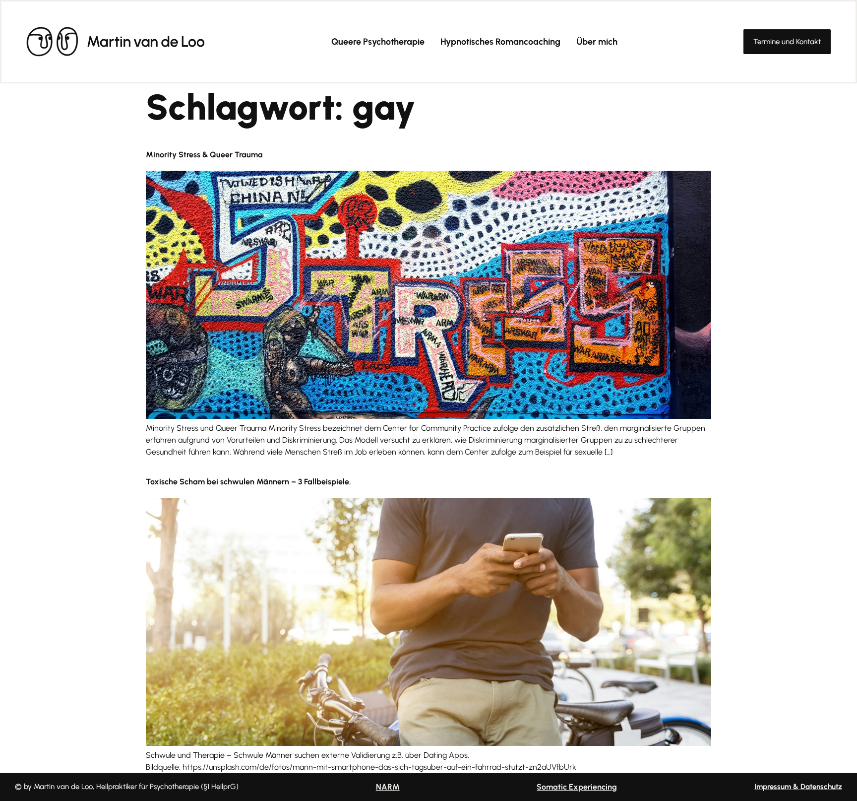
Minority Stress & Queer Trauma (204, 154)
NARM (388, 787)
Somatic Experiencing (577, 787)
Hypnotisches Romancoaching (500, 41)
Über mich (596, 41)
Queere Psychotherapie (378, 41)
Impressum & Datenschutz (798, 786)
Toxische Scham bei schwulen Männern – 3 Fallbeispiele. (248, 481)
